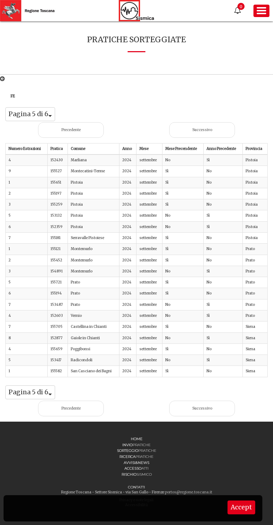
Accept (241, 507)
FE (13, 96)
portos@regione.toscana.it (188, 492)
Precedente (71, 130)
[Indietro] (3, 79)
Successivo (202, 130)
